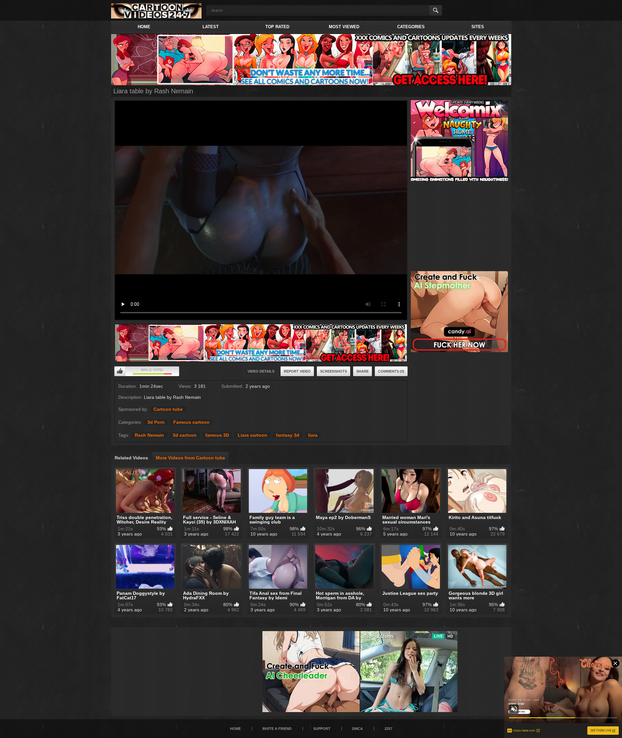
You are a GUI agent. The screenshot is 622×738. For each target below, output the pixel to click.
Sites (477, 26)
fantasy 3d (287, 435)
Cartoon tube (168, 409)
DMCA (357, 729)
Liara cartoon (252, 435)
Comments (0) (391, 371)
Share (362, 371)
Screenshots (333, 371)
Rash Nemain (149, 435)
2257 (388, 729)
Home (144, 26)
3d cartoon (185, 435)
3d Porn (156, 422)
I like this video (119, 371)
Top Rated (277, 26)
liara (312, 435)
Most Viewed (344, 26)
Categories (411, 26)
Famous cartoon (191, 422)
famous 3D (217, 435)
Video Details (261, 371)
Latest (210, 26)
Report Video (297, 371)
